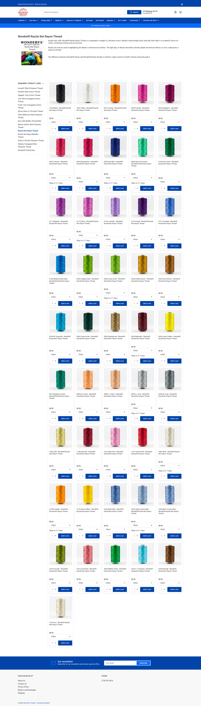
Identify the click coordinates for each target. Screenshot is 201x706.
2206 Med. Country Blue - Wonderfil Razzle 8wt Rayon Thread (168, 511)
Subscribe (143, 663)
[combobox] (92, 12)
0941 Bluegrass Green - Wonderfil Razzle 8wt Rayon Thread (59, 396)
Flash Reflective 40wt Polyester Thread (30, 116)
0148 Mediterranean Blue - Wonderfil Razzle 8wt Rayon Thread (59, 281)
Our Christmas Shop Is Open (100, 25)
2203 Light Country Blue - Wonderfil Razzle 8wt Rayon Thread (141, 511)
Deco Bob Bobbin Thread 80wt (29, 121)
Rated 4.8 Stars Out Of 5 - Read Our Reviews (32, 4)
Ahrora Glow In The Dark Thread (30, 111)
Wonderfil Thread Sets (26, 150)
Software (100, 20)
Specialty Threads (74, 20)
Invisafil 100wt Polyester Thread (30, 88)
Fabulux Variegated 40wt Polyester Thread (27, 145)
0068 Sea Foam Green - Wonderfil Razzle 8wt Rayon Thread (141, 164)
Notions (89, 20)
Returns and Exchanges (27, 690)
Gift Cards (122, 20)
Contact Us (22, 684)
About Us (21, 681)
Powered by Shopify (43, 703)
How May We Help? (150, 20)
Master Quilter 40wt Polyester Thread (29, 125)
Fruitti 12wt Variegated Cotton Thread (29, 106)
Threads (21, 20)
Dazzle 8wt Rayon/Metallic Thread (28, 135)
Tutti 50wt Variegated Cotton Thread (29, 100)
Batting (33, 20)
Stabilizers (45, 20)
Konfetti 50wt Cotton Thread (29, 92)
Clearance (134, 20)
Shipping (21, 693)
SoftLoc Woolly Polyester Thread (31, 140)
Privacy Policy (23, 687)
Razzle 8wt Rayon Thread (28, 131)
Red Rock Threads (29, 703)
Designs (110, 20)
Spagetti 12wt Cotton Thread (29, 95)
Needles (58, 20)
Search (135, 12)
